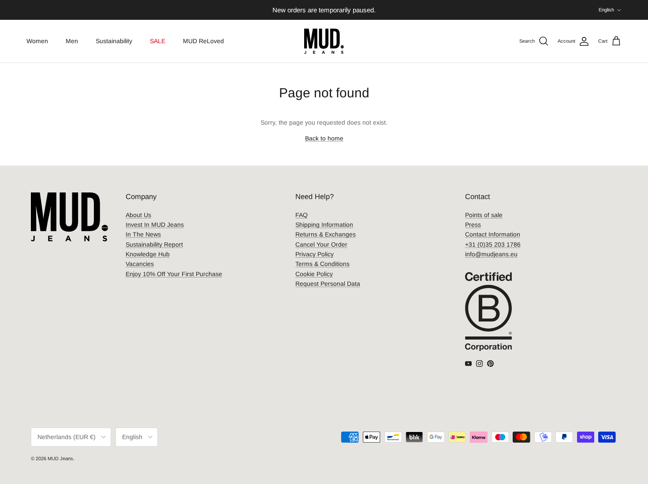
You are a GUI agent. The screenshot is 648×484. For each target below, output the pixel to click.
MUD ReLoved (203, 40)
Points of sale (484, 214)
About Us (138, 214)
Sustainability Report (154, 244)
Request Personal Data (327, 283)
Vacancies (140, 263)
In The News (143, 234)
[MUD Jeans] (324, 41)
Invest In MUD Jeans (155, 224)
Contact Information (492, 234)
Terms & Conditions (322, 263)
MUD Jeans (60, 458)
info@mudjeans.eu (491, 254)
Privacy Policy (314, 254)
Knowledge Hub (148, 254)
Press (473, 224)
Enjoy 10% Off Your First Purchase (174, 273)
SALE (157, 40)
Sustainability (114, 40)
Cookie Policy (314, 273)
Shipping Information (324, 224)
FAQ (301, 214)
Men (72, 40)
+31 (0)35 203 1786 (493, 244)
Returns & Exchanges (325, 234)
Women (37, 40)
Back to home (324, 138)
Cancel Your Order (321, 244)
